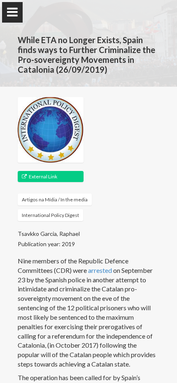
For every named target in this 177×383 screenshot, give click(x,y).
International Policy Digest (50, 215)
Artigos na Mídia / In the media (55, 199)
